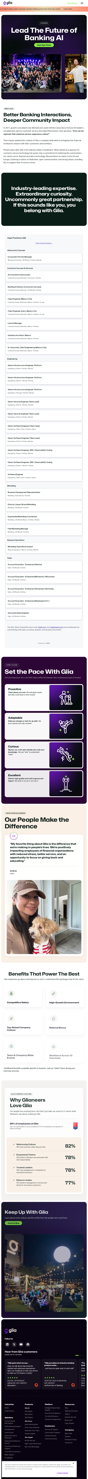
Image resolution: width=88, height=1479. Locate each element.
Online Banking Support (13, 1426)
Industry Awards (70, 1417)
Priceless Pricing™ (71, 1439)
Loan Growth (9, 1432)
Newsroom (68, 1420)
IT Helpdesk (9, 1458)
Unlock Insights (30, 1433)
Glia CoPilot (29, 1414)
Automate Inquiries (31, 1424)
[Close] (73, 1463)
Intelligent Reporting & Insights (52, 1409)
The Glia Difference (51, 1416)
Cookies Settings (62, 1473)
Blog (66, 1408)
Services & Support (51, 1429)
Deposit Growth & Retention (11, 1437)
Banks (7, 1408)
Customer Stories (51, 1439)
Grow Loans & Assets (32, 1427)
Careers (67, 1436)
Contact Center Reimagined (10, 1422)
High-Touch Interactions (33, 1443)
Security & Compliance (52, 1413)
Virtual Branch (9, 1429)
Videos (67, 1414)
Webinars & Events (71, 1411)
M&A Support (9, 1455)
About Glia (68, 1433)
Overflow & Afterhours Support (12, 1447)
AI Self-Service (30, 1440)
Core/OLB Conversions (12, 1451)
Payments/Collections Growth (12, 1442)
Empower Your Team (32, 1430)
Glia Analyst (29, 1417)
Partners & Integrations (53, 1419)
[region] (39, 1469)
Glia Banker (29, 1411)
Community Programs (52, 1432)
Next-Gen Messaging (32, 1447)
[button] (77, 1355)
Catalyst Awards (50, 1436)
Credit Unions (9, 1411)
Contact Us (68, 1443)
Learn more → (53, 9)
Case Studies (69, 1423)
